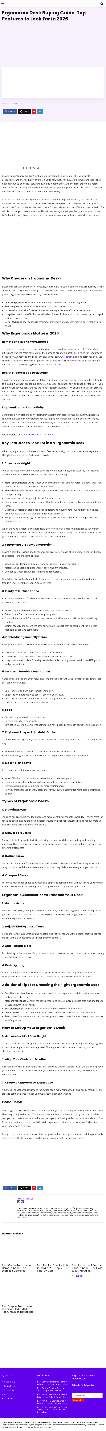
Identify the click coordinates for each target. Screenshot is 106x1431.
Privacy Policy (9, 1382)
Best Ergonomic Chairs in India (39, 434)
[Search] (101, 3)
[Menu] (3, 3)
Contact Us (8, 1398)
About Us (7, 1394)
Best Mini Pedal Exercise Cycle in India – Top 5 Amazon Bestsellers (52, 1402)
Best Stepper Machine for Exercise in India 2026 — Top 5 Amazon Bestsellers (17, 1309)
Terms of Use (9, 1390)
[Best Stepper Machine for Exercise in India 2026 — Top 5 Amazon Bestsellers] (18, 1283)
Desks (16, 187)
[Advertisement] (53, 44)
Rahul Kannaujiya (25, 1198)
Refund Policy (9, 1386)
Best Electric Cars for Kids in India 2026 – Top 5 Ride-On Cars (52, 1268)
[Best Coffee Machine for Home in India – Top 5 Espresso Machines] (18, 1242)
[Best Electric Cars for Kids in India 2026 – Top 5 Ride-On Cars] (53, 1242)
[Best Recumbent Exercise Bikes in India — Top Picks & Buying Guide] (88, 1242)
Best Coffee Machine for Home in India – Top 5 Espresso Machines (17, 1268)
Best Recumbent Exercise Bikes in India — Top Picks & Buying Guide (87, 1268)
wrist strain (66, 356)
